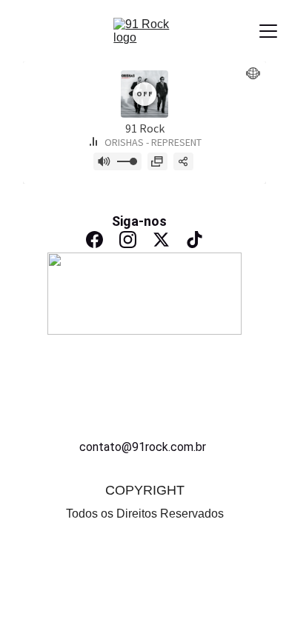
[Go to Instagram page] (127, 239)
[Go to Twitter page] (161, 239)
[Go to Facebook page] (94, 239)
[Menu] (268, 31)
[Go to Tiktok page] (194, 239)
